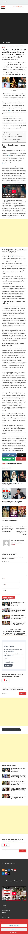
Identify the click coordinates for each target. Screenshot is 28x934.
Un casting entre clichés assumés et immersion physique (12, 137)
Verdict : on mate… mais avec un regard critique (12, 141)
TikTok (3, 163)
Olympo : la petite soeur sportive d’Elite (11, 134)
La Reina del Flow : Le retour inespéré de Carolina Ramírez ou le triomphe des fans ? (14, 519)
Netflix (3, 47)
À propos (4, 905)
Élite (10, 110)
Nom (3, 578)
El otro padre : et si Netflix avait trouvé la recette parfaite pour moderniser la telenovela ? (18, 623)
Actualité (4, 46)
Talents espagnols (6, 910)
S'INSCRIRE (8, 665)
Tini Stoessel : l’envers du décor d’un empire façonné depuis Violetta (12, 484)
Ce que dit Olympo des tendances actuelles (11, 139)
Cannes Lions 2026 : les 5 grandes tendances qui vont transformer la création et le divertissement (18, 776)
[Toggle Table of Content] (23, 133)
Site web (4, 590)
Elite (13, 463)
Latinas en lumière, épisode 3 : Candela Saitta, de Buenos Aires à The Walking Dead (18, 783)
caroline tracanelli (7, 59)
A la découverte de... (10, 46)
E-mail (4, 584)
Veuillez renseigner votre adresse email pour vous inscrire (13, 654)
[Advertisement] (14, 27)
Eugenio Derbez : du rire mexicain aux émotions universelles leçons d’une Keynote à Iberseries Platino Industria (18, 796)
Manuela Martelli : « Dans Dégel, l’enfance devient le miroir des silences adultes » (12, 502)
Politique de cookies (13, 932)
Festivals (4, 912)
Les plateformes (23, 46)
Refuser (14, 929)
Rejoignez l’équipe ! (6, 917)
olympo (20, 463)
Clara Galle (14, 256)
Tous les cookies (14, 925)
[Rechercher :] (14, 693)
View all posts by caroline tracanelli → (16, 543)
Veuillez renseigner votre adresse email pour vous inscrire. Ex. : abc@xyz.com (13, 662)
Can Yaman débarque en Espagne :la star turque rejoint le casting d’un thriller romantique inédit (18, 789)
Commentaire (5, 561)
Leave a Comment (14, 59)
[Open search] (25, 42)
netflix (16, 463)
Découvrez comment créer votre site (11, 729)
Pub (3, 915)
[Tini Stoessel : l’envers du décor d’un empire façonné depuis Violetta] (14, 476)
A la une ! (17, 46)
